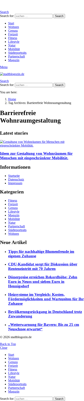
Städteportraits (17, 52)
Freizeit (13, 34)
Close (3, 347)
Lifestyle (13, 41)
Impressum (15, 183)
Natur (11, 45)
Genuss (13, 30)
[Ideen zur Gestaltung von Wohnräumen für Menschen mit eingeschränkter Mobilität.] (42, 143)
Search (59, 16)
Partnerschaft (16, 56)
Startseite (14, 175)
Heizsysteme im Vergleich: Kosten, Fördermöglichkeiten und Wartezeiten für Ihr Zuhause (46, 299)
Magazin (13, 60)
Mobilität (14, 49)
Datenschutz (16, 179)
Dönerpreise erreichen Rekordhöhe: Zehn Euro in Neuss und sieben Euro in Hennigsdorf (42, 281)
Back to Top (8, 344)
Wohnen (13, 27)
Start (11, 23)
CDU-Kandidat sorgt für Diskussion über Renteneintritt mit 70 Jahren (42, 266)
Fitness (12, 38)
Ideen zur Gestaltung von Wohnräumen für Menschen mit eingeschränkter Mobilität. (36, 155)
